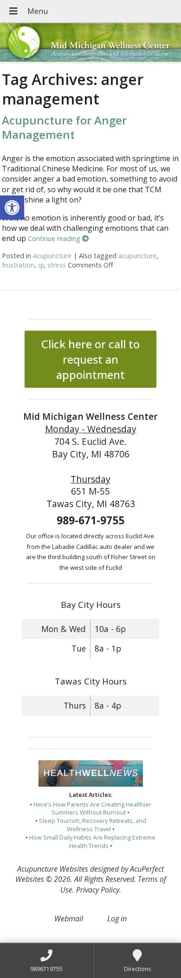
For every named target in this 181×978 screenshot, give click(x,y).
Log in (117, 918)
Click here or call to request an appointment (90, 359)
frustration (18, 265)
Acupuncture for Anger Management (64, 127)
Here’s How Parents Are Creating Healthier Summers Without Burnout (92, 808)
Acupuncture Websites (52, 869)
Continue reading (55, 238)
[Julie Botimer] (90, 43)
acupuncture (137, 255)
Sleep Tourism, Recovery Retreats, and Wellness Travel (92, 824)
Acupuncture (52, 255)
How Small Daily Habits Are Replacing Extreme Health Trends (92, 841)
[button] (12, 208)
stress (56, 265)
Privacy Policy (97, 890)
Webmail (68, 918)
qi (41, 265)
